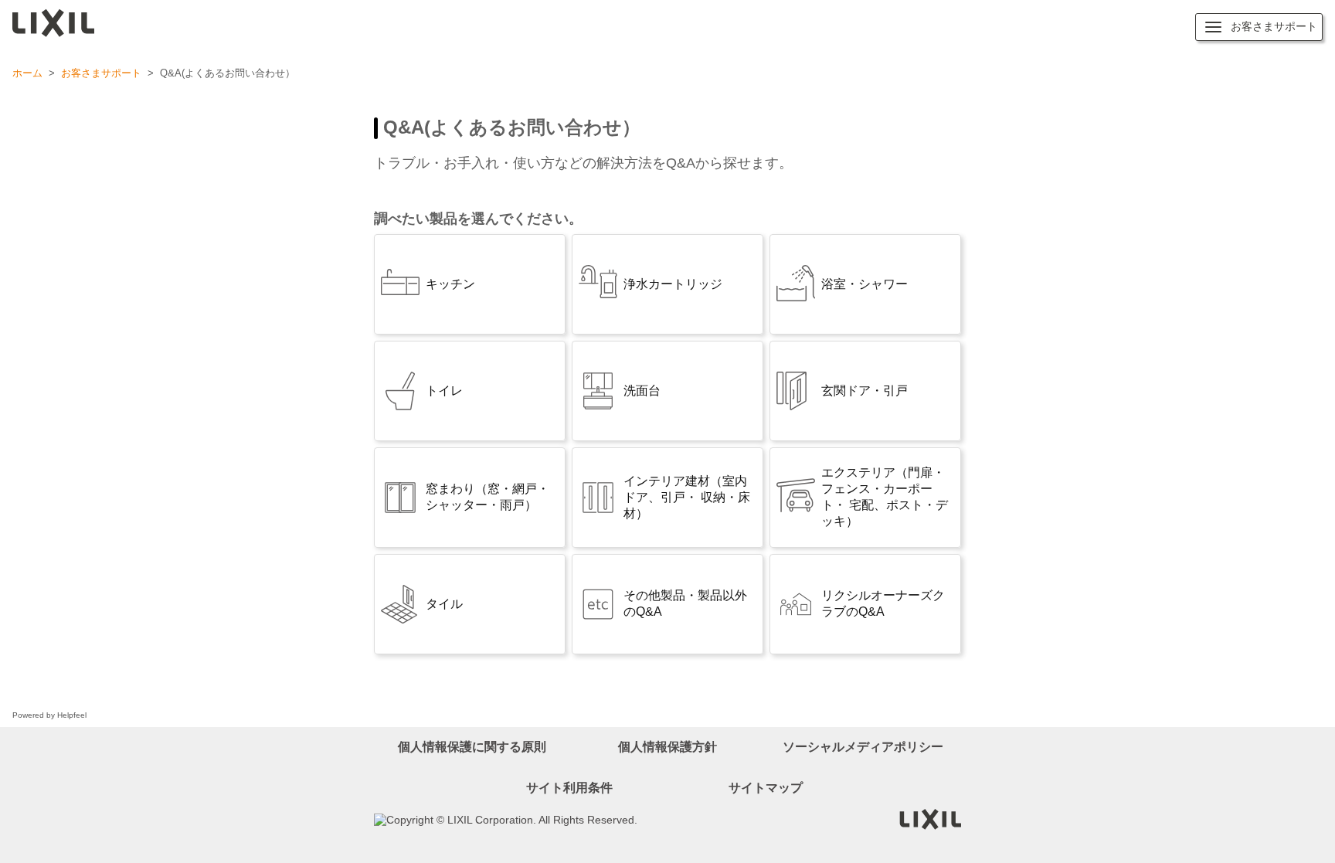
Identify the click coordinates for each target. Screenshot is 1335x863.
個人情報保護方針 (667, 746)
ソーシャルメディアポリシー (863, 746)
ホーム (27, 73)
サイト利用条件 (569, 787)
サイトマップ (766, 787)
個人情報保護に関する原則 (472, 746)
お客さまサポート (101, 73)
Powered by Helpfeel (49, 715)
